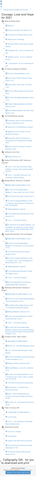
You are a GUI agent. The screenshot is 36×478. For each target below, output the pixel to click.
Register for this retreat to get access (18, 473)
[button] (1, 2)
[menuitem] (1, 4)
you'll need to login (26, 470)
